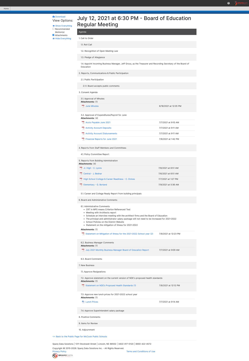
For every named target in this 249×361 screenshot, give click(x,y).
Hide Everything (63, 38)
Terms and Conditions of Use (140, 351)
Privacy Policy (59, 351)
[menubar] (124, 3)
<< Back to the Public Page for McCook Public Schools (80, 336)
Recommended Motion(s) (62, 30)
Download (60, 16)
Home (6, 8)
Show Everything (63, 25)
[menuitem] (228, 3)
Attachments (61, 35)
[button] (228, 3)
